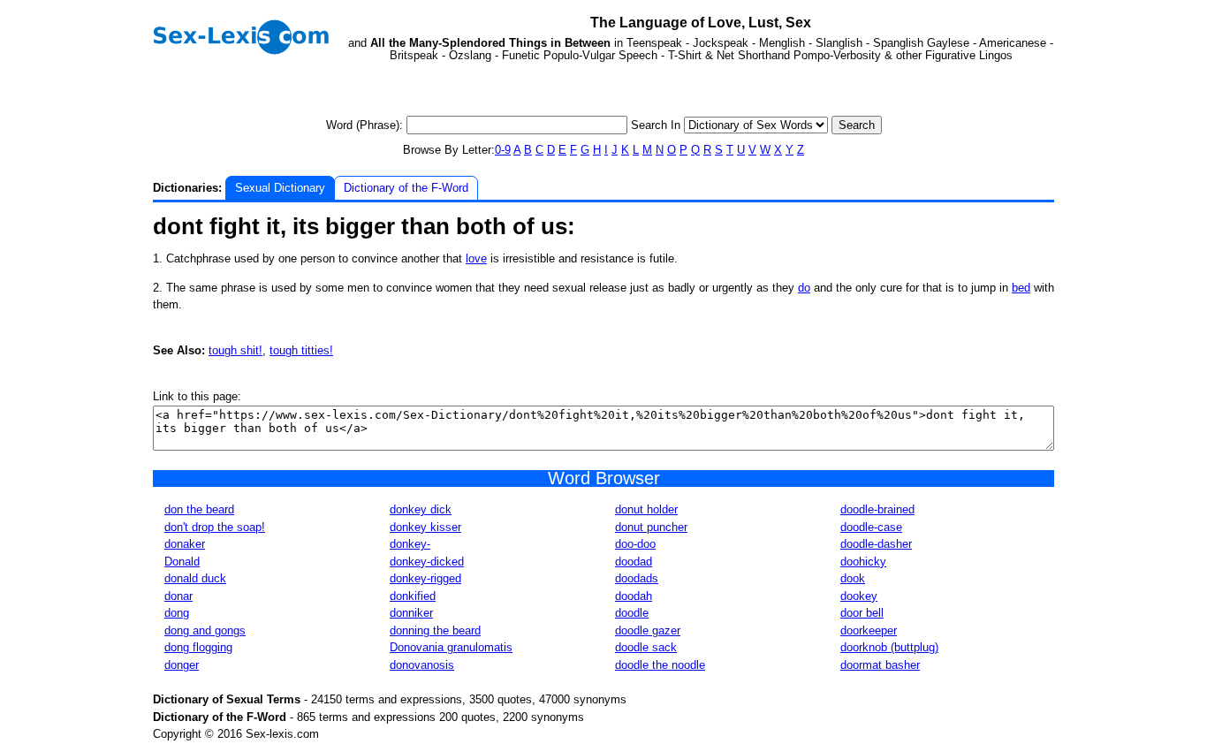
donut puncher (651, 527)
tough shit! (235, 350)
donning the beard (435, 630)
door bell (862, 612)
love (476, 258)
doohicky (863, 561)
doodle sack (646, 647)
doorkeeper (868, 630)
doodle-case (871, 527)
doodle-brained (877, 509)
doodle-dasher (876, 543)
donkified (413, 596)
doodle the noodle (660, 665)
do (804, 287)
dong (176, 612)
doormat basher (880, 665)
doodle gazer (647, 630)
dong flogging (198, 647)
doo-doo (635, 543)
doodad (633, 561)
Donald (182, 561)
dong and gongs (205, 630)
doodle (632, 612)
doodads (636, 578)
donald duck (195, 578)
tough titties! (301, 350)
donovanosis (422, 665)
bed (1021, 287)
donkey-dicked (427, 561)
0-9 (503, 149)
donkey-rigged (425, 578)
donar (178, 596)
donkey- (410, 543)
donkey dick (421, 509)
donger (181, 665)
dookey (858, 596)
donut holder (646, 509)
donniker (411, 612)
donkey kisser (425, 527)
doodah (633, 596)
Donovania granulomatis (451, 647)
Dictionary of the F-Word (406, 187)
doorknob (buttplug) (889, 647)
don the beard (199, 509)
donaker (184, 543)
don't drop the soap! (214, 527)
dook (852, 578)
